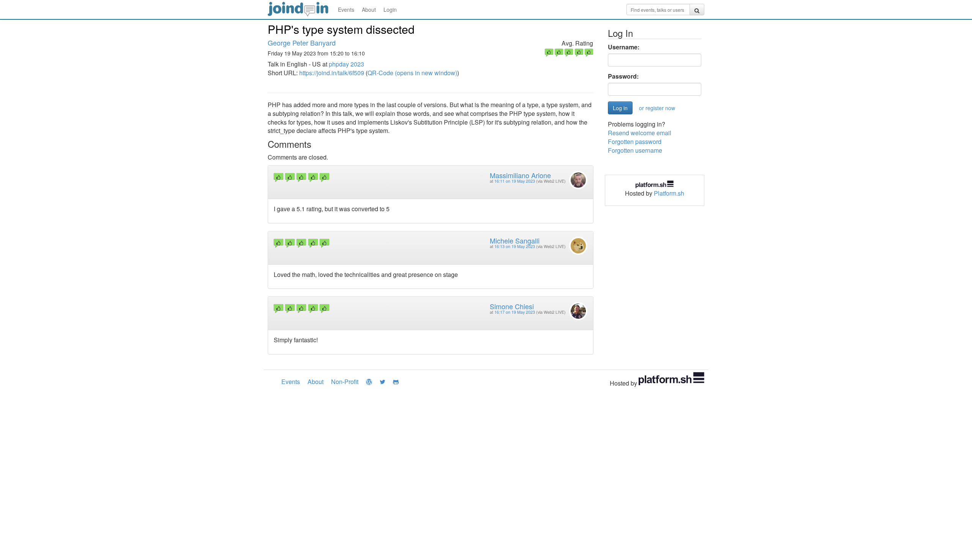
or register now (657, 108)
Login (390, 9)
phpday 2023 (346, 64)
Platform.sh (669, 193)
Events (346, 9)
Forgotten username (635, 150)
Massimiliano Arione (520, 175)
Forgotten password (634, 141)
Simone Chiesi (512, 306)
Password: (623, 76)
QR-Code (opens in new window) (412, 72)
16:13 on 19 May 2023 (514, 246)
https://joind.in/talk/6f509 (331, 72)
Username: (623, 47)
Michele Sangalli (515, 240)
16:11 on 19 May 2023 (514, 181)
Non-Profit (344, 381)
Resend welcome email (639, 132)
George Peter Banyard (302, 42)
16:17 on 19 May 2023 (514, 312)
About (369, 9)
